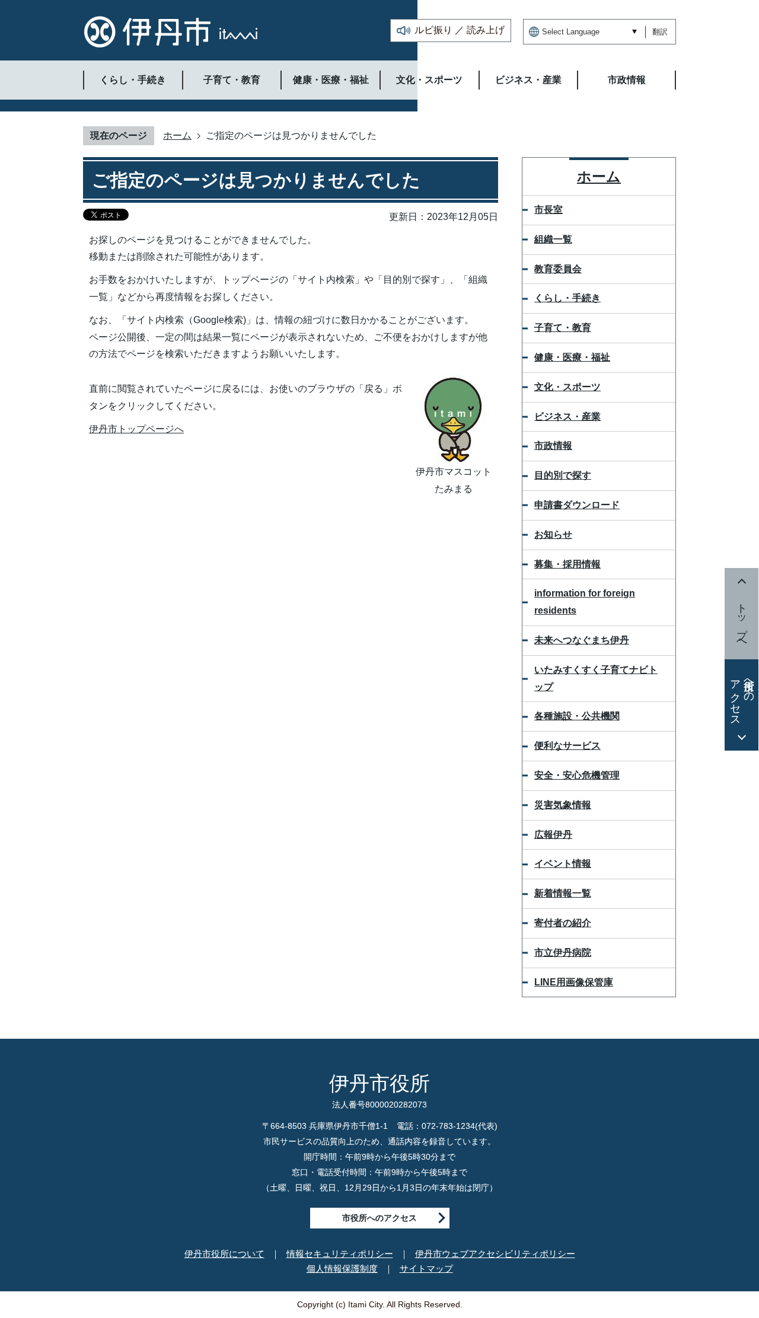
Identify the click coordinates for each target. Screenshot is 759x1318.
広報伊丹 (553, 834)
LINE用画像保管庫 (573, 982)
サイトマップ (426, 1268)
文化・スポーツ (567, 387)
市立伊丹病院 (562, 952)
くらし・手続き (567, 298)
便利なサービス (567, 746)
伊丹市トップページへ (136, 429)
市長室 (548, 210)
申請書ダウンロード (577, 505)
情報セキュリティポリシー (339, 1254)
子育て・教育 (562, 328)
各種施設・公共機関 (577, 716)
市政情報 (553, 446)
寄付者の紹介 (562, 923)
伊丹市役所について (224, 1254)
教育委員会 (558, 269)
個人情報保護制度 (342, 1268)
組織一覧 (553, 239)
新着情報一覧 (562, 893)
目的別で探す (562, 475)
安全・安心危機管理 (577, 775)
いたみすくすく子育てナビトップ (596, 678)
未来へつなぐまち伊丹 (581, 640)
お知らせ (553, 534)
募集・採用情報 (567, 564)
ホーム (177, 135)
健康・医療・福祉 (572, 357)
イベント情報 (562, 864)
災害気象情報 (562, 805)
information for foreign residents (584, 601)
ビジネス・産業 (567, 416)
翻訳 (660, 31)
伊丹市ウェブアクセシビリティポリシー (495, 1254)
